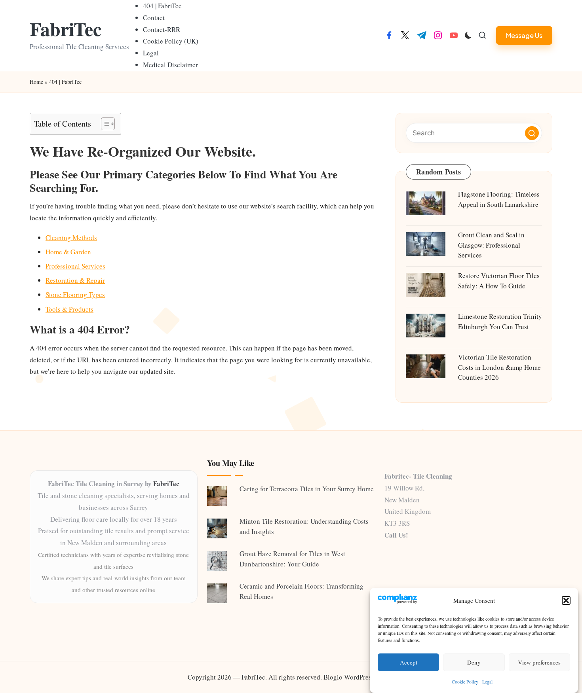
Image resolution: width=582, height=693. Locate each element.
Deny (474, 662)
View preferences (539, 662)
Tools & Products (69, 309)
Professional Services (75, 266)
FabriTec (65, 28)
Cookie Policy (465, 681)
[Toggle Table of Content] (104, 124)
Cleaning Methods (71, 237)
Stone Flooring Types (75, 294)
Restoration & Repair (75, 280)
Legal (487, 681)
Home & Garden (68, 251)
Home (36, 81)
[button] (566, 600)
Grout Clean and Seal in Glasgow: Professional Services (491, 244)
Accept (408, 662)
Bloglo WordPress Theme (359, 677)
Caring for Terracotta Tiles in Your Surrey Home (307, 488)
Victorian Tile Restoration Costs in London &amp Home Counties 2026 (499, 367)
